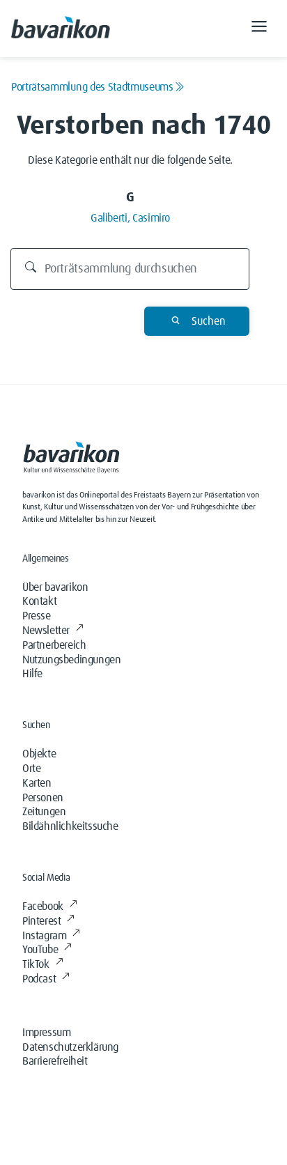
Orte (31, 768)
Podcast (39, 979)
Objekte (39, 753)
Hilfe (32, 673)
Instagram (44, 935)
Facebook (42, 906)
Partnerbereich (54, 645)
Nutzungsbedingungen (71, 659)
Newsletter (46, 630)
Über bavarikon (55, 587)
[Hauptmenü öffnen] (259, 28)
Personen (42, 797)
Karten (37, 783)
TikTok (35, 964)
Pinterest (41, 921)
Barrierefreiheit (55, 1061)
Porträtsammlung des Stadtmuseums (92, 87)
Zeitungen (43, 811)
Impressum (46, 1032)
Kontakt (39, 601)
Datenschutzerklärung (70, 1047)
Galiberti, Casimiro (130, 218)
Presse (36, 616)
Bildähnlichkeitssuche (70, 826)
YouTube (40, 949)
